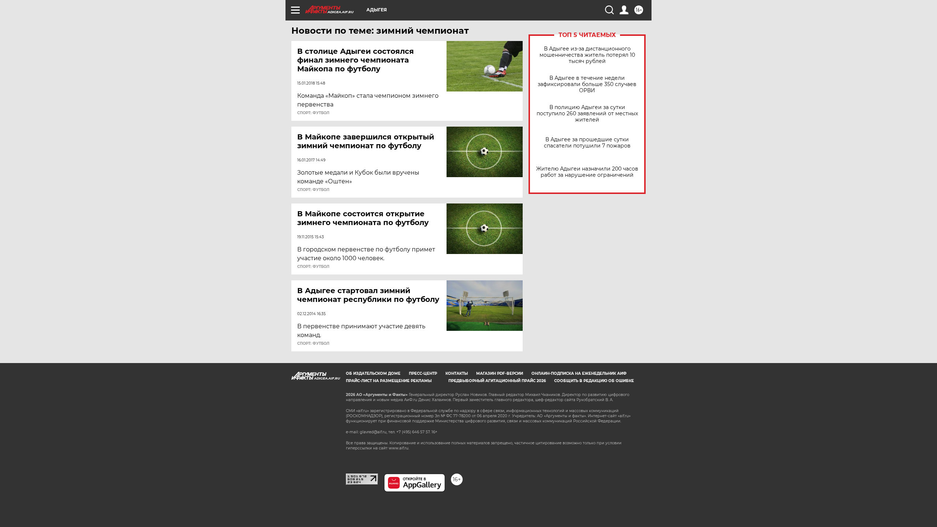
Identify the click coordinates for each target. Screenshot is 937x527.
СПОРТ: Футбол (313, 113)
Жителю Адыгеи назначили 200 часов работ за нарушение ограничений (587, 172)
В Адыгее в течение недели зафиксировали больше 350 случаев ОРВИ (587, 84)
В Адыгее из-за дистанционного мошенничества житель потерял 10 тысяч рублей (587, 55)
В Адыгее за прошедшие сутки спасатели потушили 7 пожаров (587, 143)
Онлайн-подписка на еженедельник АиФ (579, 373)
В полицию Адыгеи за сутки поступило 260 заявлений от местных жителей (587, 113)
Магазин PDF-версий (499, 373)
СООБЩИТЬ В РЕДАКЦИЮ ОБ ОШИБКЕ (594, 380)
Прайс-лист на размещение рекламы (389, 380)
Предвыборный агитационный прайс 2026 (497, 380)
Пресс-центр (423, 373)
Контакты (456, 373)
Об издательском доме (373, 373)
